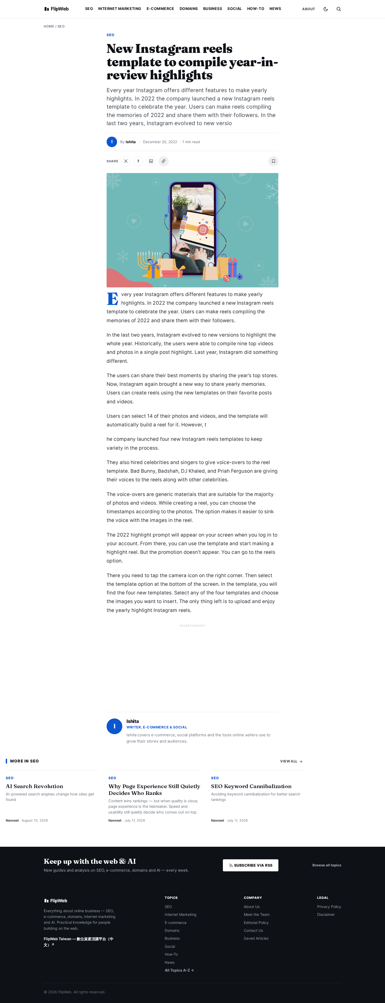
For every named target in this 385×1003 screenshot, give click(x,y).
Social (234, 8)
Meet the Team (257, 914)
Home (49, 26)
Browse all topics (326, 865)
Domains (189, 8)
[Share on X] (126, 161)
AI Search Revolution (34, 786)
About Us (252, 906)
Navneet (12, 820)
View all (289, 761)
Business (212, 8)
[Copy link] (164, 161)
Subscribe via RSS (253, 865)
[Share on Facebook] (139, 161)
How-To (256, 8)
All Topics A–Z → (179, 970)
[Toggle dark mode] (325, 9)
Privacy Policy (329, 906)
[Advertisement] (192, 666)
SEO (89, 8)
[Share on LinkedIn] (151, 161)
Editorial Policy (256, 922)
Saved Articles (256, 938)
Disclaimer (326, 914)
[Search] (338, 9)
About (308, 9)
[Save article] (273, 161)
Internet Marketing (119, 8)
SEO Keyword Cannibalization (251, 786)
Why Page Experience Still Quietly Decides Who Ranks (154, 789)
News (275, 8)
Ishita (131, 142)
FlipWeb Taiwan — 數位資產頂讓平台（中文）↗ (78, 942)
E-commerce (160, 8)
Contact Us (253, 930)
